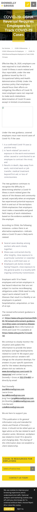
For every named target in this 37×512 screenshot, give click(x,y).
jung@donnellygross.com (22, 398)
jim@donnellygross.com (23, 401)
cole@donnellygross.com (13, 407)
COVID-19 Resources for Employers (13, 51)
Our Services (6, 48)
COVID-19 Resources (21, 48)
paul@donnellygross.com (13, 389)
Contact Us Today (18, 478)
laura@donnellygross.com (13, 395)
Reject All (20, 509)
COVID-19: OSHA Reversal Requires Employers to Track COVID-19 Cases (18, 54)
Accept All (9, 509)
